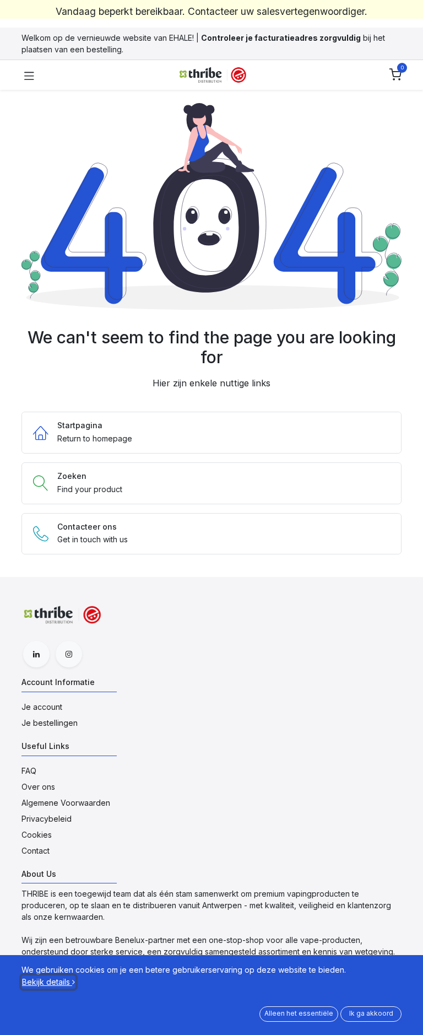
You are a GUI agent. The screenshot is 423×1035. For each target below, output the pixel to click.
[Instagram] (69, 654)
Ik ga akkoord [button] (371, 1013)
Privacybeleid (46, 818)
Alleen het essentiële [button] (298, 1013)
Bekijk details (47, 982)
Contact (35, 850)
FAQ (28, 770)
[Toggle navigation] (29, 74)
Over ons (38, 786)
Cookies (36, 834)
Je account (41, 706)
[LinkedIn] (36, 654)
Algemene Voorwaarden (65, 802)
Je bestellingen (49, 722)
